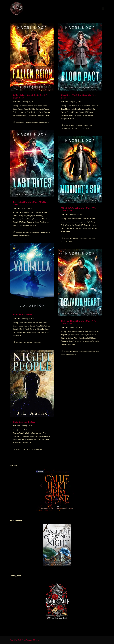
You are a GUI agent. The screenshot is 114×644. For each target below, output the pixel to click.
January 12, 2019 (28, 426)
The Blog (29, 449)
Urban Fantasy (44, 122)
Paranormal (66, 128)
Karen (17, 102)
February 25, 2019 (76, 214)
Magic (80, 125)
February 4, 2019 (28, 318)
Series (35, 122)
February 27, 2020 (28, 102)
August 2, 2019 (75, 102)
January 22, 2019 (76, 327)
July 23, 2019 (27, 208)
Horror (67, 125)
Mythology (27, 122)
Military (19, 342)
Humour (19, 122)
